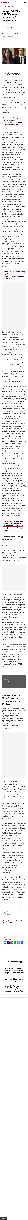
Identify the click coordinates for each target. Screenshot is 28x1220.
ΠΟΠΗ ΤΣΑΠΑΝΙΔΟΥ (8, 906)
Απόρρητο (4, 1218)
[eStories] (20, 2)
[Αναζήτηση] (13, 2)
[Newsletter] (17, 2)
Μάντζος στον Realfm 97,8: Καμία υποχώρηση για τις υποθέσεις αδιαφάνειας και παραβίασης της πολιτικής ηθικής (13, 525)
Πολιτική (10, 6)
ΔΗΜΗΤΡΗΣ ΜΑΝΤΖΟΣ (9, 903)
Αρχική (4, 6)
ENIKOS (5, 2)
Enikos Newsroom (12, 27)
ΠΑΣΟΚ (19, 903)
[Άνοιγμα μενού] (25, 2)
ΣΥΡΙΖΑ (18, 906)
